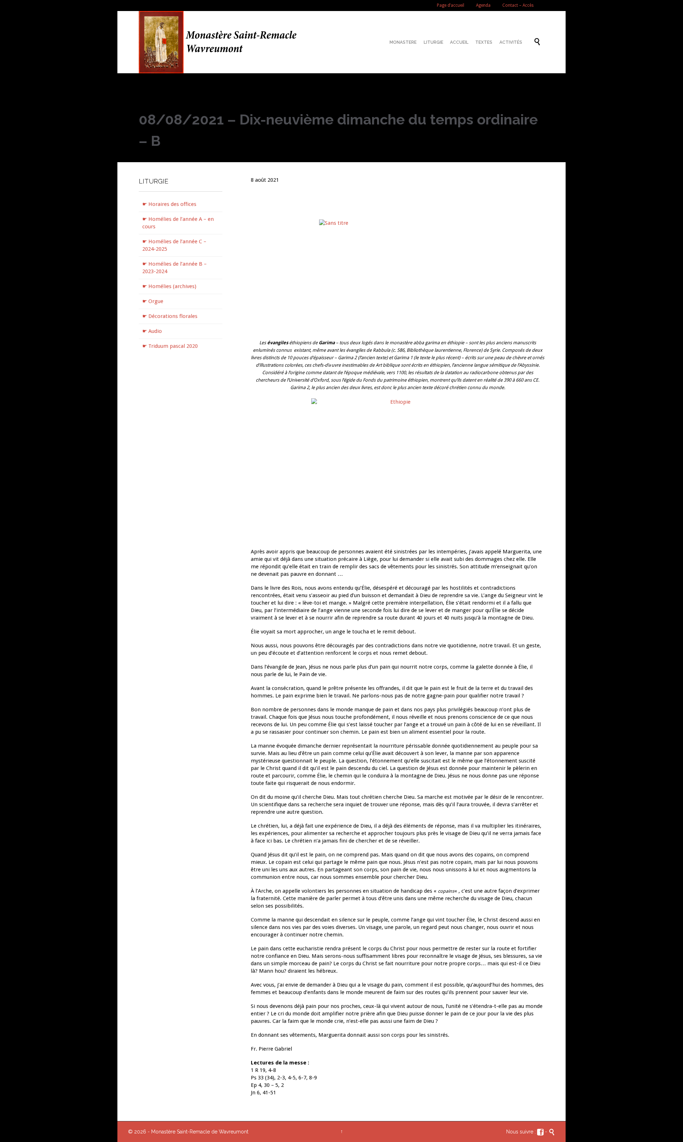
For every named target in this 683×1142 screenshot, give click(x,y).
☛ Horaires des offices (169, 204)
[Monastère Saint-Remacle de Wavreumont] (221, 42)
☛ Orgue (152, 301)
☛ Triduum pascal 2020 (170, 346)
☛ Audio (152, 331)
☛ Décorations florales (169, 316)
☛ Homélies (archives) (169, 286)
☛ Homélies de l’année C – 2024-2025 (174, 245)
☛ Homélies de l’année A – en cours (178, 223)
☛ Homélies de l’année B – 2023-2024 (174, 268)
